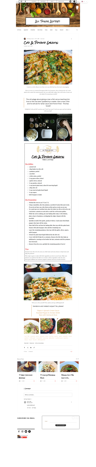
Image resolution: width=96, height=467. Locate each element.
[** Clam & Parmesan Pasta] (48, 366)
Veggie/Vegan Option (39, 343)
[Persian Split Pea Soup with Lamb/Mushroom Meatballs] (69, 366)
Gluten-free (32, 343)
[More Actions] (71, 402)
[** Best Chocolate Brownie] (26, 366)
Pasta (46, 29)
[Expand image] (31, 326)
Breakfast (33, 29)
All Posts (19, 29)
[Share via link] (34, 347)
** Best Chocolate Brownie (25, 376)
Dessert (61, 29)
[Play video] (48, 127)
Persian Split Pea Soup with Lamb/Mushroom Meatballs (67, 376)
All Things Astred (47, 21)
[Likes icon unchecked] (28, 408)
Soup (56, 29)
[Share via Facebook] (24, 347)
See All (77, 358)
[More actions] (71, 39)
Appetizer (26, 29)
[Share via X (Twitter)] (27, 347)
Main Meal (40, 29)
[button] (77, 29)
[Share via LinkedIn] (30, 347)
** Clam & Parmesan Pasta (47, 376)
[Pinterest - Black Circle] (74, 1)
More (67, 29)
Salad (51, 29)
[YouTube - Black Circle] (70, 1)
